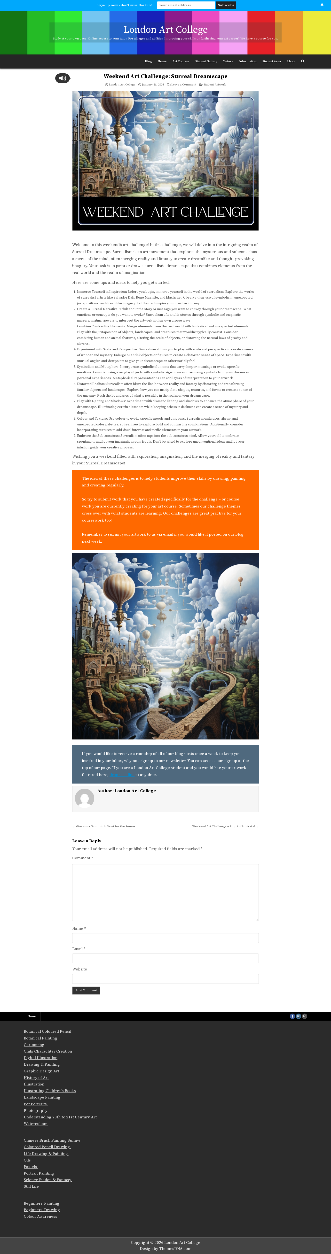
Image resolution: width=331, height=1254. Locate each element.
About (291, 61)
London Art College (165, 30)
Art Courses (181, 61)
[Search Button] (302, 61)
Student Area (271, 61)
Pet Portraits (36, 1104)
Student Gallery (206, 61)
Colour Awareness (40, 1216)
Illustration (34, 1084)
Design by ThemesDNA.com (165, 1248)
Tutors (228, 61)
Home (162, 61)
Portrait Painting (39, 1173)
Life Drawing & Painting (46, 1153)
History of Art (36, 1077)
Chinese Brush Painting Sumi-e (52, 1140)
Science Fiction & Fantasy (48, 1180)
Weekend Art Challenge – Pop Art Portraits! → (225, 826)
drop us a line (122, 774)
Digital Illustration (40, 1058)
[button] (62, 78)
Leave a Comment (183, 84)
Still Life (32, 1186)
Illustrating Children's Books (50, 1090)
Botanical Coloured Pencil (48, 1031)
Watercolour (36, 1123)
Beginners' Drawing (42, 1210)
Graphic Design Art (41, 1071)
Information (248, 61)
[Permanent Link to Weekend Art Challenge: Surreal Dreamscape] (165, 164)
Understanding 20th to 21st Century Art (61, 1117)
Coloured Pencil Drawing (47, 1147)
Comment (82, 858)
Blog (148, 61)
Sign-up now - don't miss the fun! (124, 5)
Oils (28, 1160)
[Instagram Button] (298, 1016)
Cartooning (34, 1044)
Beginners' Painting (42, 1203)
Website (79, 969)
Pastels (31, 1166)
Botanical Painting (40, 1038)
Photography (36, 1110)
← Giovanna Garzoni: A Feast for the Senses (103, 826)
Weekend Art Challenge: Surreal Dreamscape (165, 76)
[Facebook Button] (292, 1016)
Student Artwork (215, 84)
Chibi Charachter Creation (48, 1051)
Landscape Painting (42, 1097)
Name (79, 928)
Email (78, 949)
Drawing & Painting (42, 1064)
